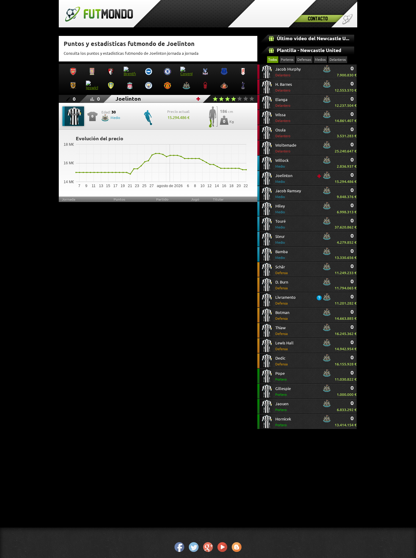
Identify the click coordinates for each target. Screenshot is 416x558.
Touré (280, 224)
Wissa (282, 118)
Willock (282, 163)
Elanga (282, 102)
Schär (281, 270)
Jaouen (281, 407)
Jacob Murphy (288, 72)
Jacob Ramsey (288, 194)
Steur (280, 239)
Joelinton (283, 178)
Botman (282, 315)
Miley (280, 209)
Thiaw (281, 331)
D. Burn (281, 285)
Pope (281, 376)
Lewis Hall (284, 346)
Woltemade (285, 148)
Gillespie (283, 391)
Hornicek (283, 422)
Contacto (318, 18)
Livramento (285, 300)
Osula (282, 133)
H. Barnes (283, 87)
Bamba (281, 254)
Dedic (281, 361)
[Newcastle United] (326, 71)
